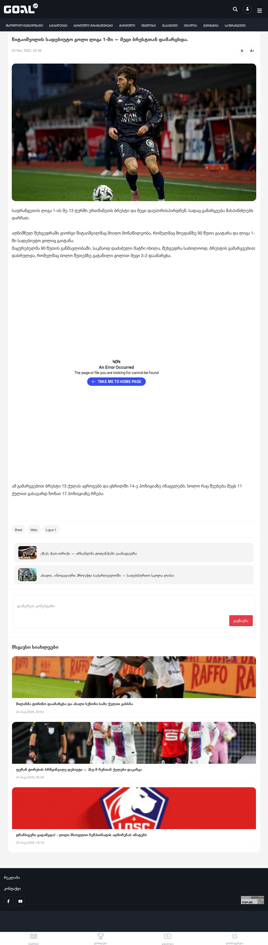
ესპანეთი (170, 25)
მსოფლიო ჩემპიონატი (24, 25)
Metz (34, 529)
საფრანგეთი (235, 25)
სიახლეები (58, 25)
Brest (18, 529)
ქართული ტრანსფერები (93, 25)
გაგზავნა (240, 620)
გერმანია (211, 25)
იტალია (190, 25)
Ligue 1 (51, 529)
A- (242, 50)
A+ (252, 50)
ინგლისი (148, 25)
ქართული (127, 25)
